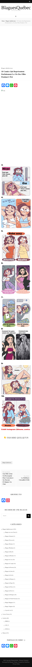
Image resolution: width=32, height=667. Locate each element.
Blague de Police (9, 587)
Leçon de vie (8, 610)
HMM (6, 621)
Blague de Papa (8, 583)
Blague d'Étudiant (9, 548)
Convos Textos (6, 614)
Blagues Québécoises (7, 68)
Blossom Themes (13, 662)
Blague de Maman (9, 579)
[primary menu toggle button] (16, 16)
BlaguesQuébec (16, 7)
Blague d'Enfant (9, 544)
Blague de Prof (8, 590)
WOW (6, 629)
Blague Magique (9, 602)
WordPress (26, 662)
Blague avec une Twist (10, 532)
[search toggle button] (29, 2)
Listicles (4, 618)
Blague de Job (8, 575)
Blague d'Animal (9, 536)
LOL (6, 625)
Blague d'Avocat (9, 540)
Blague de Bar (8, 551)
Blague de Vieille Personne (11, 598)
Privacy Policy (16, 664)
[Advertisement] (16, 45)
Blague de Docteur (9, 567)
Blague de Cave (8, 559)
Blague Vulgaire (9, 606)
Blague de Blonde (9, 555)
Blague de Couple (9, 563)
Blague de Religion (9, 594)
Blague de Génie (9, 571)
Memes (4, 633)
